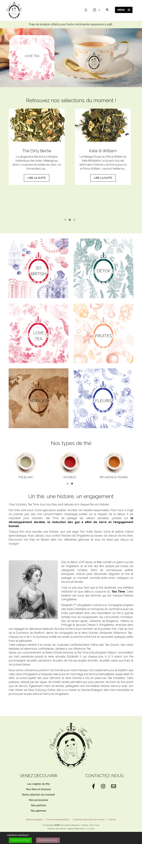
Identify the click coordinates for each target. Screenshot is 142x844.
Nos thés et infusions (38, 789)
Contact (112, 819)
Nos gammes (38, 810)
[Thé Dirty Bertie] (37, 125)
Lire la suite (37, 177)
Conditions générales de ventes (88, 819)
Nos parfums (38, 805)
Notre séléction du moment (38, 794)
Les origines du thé (38, 784)
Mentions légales (34, 819)
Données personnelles (58, 819)
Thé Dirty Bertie (36, 150)
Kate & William (103, 150)
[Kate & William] (103, 125)
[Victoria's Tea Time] (14, 10)
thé (99, 562)
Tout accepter (20, 840)
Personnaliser (48, 840)
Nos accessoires (38, 800)
